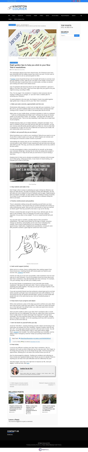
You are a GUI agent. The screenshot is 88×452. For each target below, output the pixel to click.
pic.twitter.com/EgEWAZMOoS (42, 338)
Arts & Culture (55, 15)
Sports (47, 15)
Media (10, 19)
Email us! (10, 434)
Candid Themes (57, 444)
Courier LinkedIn (75, 1)
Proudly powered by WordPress (33, 444)
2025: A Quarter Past (19, 19)
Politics (41, 15)
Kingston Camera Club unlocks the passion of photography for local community (16, 408)
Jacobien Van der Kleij (26, 368)
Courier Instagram (74, 1)
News (13, 15)
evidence (20, 272)
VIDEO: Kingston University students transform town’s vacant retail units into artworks (19, 384)
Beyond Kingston (65, 15)
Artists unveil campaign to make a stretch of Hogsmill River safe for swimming (49, 408)
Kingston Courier (72, 1)
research (16, 332)
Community (28, 15)
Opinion (73, 15)
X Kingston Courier (79, 1)
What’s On (20, 15)
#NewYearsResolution (26, 338)
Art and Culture (13, 62)
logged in (18, 421)
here (28, 363)
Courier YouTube (77, 1)
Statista (13, 79)
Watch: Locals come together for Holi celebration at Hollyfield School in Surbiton (31, 409)
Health (35, 15)
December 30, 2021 (35, 341)
